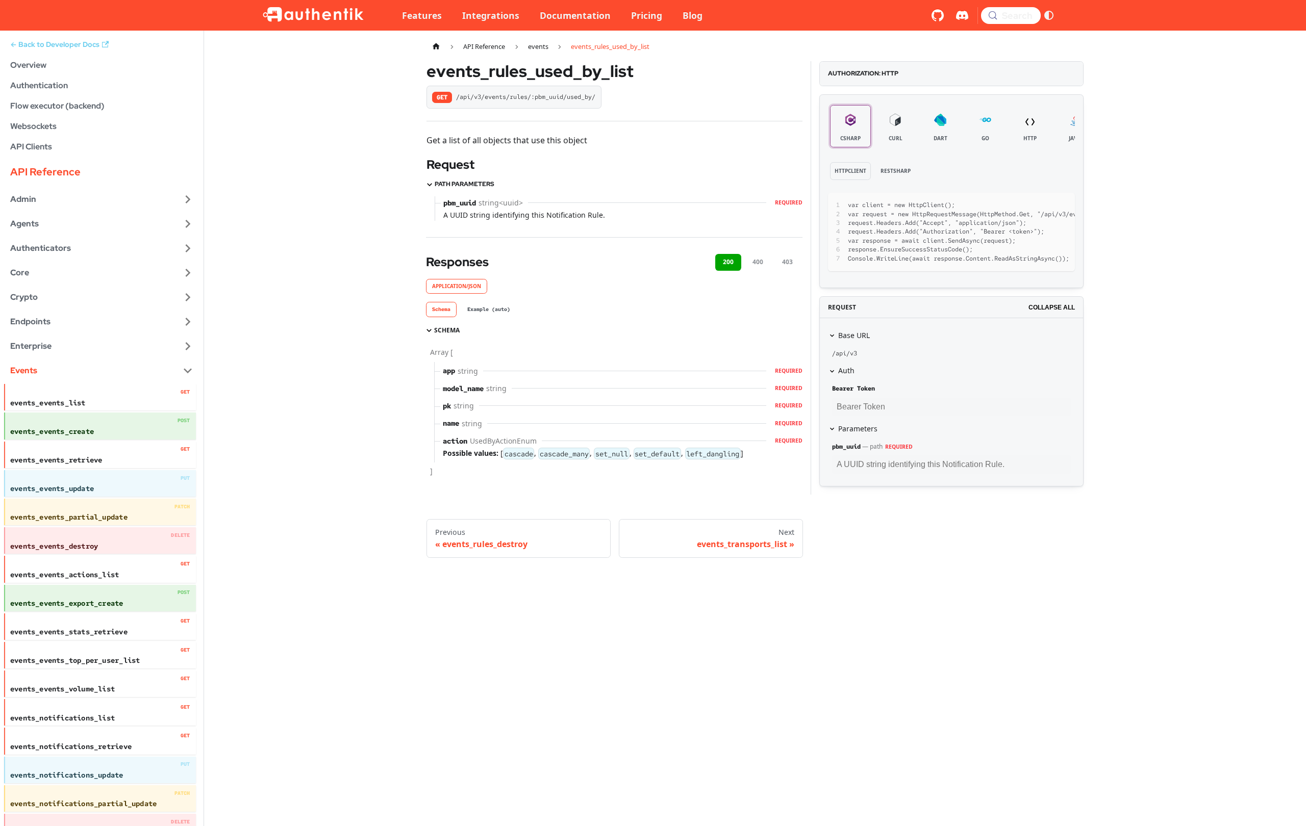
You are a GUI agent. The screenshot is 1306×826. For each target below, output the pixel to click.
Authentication (39, 85)
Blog (692, 15)
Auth (846, 370)
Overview (28, 65)
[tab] (441, 309)
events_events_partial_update (69, 517)
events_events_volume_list (62, 688)
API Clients (31, 146)
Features (422, 15)
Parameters (857, 428)
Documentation (575, 15)
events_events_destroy (54, 546)
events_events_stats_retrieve (69, 631)
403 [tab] (787, 261)
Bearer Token (853, 388)
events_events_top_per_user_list (75, 660)
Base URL (854, 335)
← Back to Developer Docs (54, 44)
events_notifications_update (66, 775)
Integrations (490, 15)
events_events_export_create (66, 603)
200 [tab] (728, 261)
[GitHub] (937, 15)
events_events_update (52, 488)
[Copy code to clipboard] (1044, 205)
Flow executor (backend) (57, 105)
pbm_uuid (846, 447)
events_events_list (48, 402)
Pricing (646, 15)
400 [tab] (757, 261)
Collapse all (1051, 307)
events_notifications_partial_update (83, 803)
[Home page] (436, 47)
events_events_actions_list (64, 574)
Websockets (33, 126)
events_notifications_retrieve (71, 746)
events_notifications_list (62, 717)
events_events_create (52, 431)
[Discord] (962, 15)
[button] (101, 199)
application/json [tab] (456, 286)
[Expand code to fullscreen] (1062, 205)
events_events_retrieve (56, 459)
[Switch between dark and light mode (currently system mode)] (1049, 15)
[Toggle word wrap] (1025, 205)
